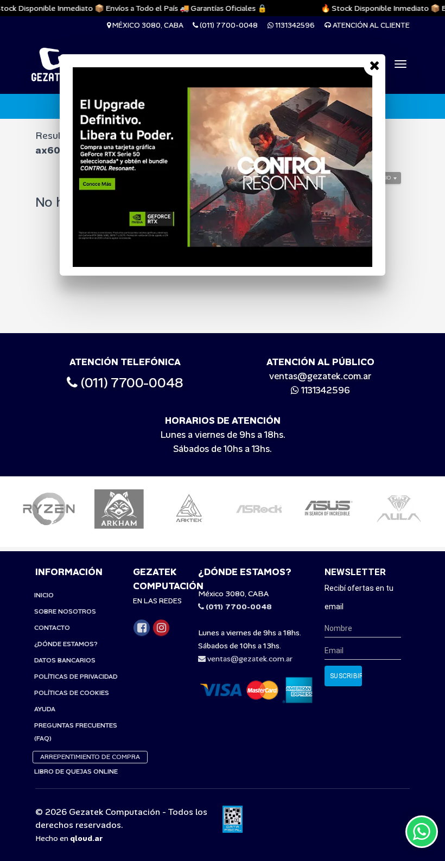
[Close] (374, 65)
